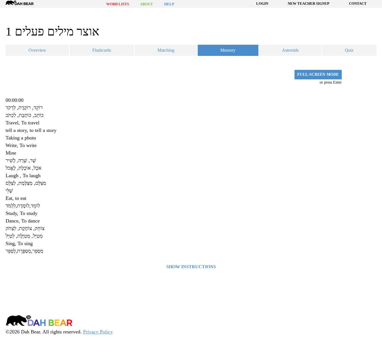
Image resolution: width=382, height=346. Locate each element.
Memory (227, 50)
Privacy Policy (98, 332)
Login (262, 3)
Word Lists (117, 4)
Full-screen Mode (318, 74)
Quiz (349, 50)
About (146, 4)
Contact (358, 3)
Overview (37, 50)
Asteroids (290, 50)
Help (169, 4)
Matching (165, 50)
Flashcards (101, 50)
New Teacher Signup (308, 3)
